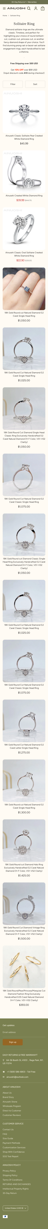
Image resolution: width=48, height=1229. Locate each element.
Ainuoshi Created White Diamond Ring (24, 195)
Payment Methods (11, 1143)
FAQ (5, 1134)
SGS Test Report (10, 1156)
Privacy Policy (9, 1171)
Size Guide (8, 1138)
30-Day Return (10, 1193)
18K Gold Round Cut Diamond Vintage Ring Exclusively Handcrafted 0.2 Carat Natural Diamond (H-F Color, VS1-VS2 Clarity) (24, 930)
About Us (7, 1093)
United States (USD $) (14, 1208)
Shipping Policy (10, 1175)
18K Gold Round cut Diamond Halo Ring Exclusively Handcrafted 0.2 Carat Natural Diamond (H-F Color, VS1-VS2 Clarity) (24, 867)
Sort (35, 84)
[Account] (35, 7)
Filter (12, 84)
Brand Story (8, 1097)
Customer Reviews (12, 1115)
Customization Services (14, 1147)
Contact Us (8, 1129)
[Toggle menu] (4, 8)
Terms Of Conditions (12, 1180)
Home (5, 16)
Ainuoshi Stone (10, 1101)
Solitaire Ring (15, 16)
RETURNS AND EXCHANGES (17, 1184)
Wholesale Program (12, 1106)
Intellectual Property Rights (16, 1188)
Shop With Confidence (14, 1152)
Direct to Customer (12, 1110)
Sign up (12, 1042)
